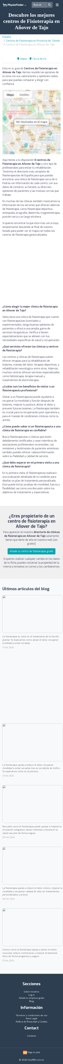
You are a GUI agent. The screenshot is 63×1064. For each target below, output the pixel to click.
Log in (31, 995)
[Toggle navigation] (57, 5)
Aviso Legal (31, 1018)
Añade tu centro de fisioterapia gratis (31, 551)
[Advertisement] (31, 270)
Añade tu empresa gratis (31, 998)
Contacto (31, 1036)
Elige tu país (33, 1052)
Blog (31, 1001)
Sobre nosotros (31, 991)
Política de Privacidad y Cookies (31, 1021)
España (6, 37)
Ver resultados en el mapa (31, 122)
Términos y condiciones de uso (31, 1015)
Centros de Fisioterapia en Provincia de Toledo (33, 40)
